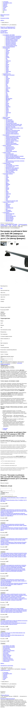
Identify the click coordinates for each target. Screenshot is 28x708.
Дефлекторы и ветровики (8, 74)
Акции (4, 7)
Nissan (7, 62)
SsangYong (8, 106)
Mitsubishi (8, 99)
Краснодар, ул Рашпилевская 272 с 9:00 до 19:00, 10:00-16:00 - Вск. (8, 27)
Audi (7, 49)
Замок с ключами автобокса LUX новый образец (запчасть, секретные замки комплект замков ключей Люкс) (14, 611)
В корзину (3, 508)
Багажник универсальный (11, 40)
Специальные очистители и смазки (13, 125)
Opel (7, 63)
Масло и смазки (6, 117)
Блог (4, 8)
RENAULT (8, 204)
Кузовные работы (10, 142)
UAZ (7, 114)
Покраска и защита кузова (11, 132)
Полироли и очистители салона (13, 130)
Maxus (7, 97)
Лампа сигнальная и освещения (13, 157)
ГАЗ (6, 116)
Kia (6, 58)
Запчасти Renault (9, 217)
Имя (1, 491)
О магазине (5, 1)
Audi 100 (14, 225)
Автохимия (5, 118)
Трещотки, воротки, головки (12, 140)
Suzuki (7, 69)
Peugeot (7, 64)
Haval (7, 89)
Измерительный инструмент (12, 144)
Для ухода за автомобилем (11, 169)
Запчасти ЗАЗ (9, 214)
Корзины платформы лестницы (13, 38)
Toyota (7, 70)
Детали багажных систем (11, 45)
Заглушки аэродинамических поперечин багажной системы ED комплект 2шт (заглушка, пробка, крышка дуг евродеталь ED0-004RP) (14, 584)
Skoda (7, 67)
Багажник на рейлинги (11, 43)
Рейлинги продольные (11, 44)
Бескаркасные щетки (10, 147)
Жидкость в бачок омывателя (12, 133)
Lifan (7, 94)
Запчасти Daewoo (10, 218)
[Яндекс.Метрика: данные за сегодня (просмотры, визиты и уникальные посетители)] (5, 695)
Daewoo (7, 52)
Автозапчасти (6, 212)
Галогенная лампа (10, 153)
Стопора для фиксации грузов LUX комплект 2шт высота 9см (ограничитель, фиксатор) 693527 (13, 623)
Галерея (5, 9)
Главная (2, 224)
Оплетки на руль (7, 73)
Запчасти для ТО (9, 219)
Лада (7, 59)
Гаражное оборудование (11, 143)
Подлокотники (6, 47)
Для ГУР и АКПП (10, 122)
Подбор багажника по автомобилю (13, 36)
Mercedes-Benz (9, 98)
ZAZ (7, 113)
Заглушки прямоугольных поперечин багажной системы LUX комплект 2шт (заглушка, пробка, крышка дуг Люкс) (13, 556)
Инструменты (6, 134)
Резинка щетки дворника (11, 151)
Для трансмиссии (9, 120)
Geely (7, 86)
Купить (2, 312)
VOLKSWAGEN (9, 207)
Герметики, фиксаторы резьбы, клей (14, 124)
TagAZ (7, 110)
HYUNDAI (8, 210)
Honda (7, 56)
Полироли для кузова (10, 126)
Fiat (6, 84)
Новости (5, 5)
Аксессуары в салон (10, 172)
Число (7, 492)
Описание (5, 428)
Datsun (7, 53)
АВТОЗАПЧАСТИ (10, 213)
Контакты (5, 6)
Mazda (7, 96)
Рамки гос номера (10, 171)
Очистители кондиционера (12, 131)
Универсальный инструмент (12, 137)
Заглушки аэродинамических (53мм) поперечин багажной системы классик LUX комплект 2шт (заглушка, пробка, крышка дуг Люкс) (13, 543)
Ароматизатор (9, 164)
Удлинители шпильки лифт (12, 200)
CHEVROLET (9, 211)
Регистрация (6, 14)
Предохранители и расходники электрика (15, 160)
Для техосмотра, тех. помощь (12, 165)
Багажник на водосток (11, 42)
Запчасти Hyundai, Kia (11, 216)
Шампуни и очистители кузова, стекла (14, 127)
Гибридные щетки (10, 149)
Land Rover (8, 60)
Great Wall (8, 87)
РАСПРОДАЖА (9, 220)
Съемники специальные (11, 139)
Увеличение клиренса (8, 173)
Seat (6, 190)
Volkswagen (8, 71)
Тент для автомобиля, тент (12, 170)
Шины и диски (9, 129)
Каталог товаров (4, 32)
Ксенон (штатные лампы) (11, 154)
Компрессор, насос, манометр (12, 167)
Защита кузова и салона (8, 202)
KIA (7, 182)
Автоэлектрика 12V (10, 166)
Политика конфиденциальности (8, 698)
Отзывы (5, 429)
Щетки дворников (7, 145)
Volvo (7, 194)
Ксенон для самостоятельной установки (15, 156)
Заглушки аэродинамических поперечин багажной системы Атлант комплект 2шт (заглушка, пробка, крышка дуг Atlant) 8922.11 (14, 529)
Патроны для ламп (10, 162)
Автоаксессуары (6, 163)
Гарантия (5, 4)
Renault (7, 66)
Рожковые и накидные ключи (12, 138)
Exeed (7, 83)
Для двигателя (9, 119)
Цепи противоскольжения (9, 46)
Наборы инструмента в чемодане (13, 136)
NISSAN (8, 205)
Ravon (7, 65)
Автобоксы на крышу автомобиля (13, 37)
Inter (19, 225)
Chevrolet (8, 50)
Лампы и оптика (6, 152)
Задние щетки (9, 150)
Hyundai (7, 57)
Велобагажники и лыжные (12, 39)
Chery (7, 72)
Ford (7, 54)
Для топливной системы (11, 123)
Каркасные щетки (10, 146)
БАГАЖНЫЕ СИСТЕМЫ (9, 34)
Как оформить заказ (7, 2)
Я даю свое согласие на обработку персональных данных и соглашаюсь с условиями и (12, 363)
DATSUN (8, 206)
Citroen (7, 51)
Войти (2, 14)
